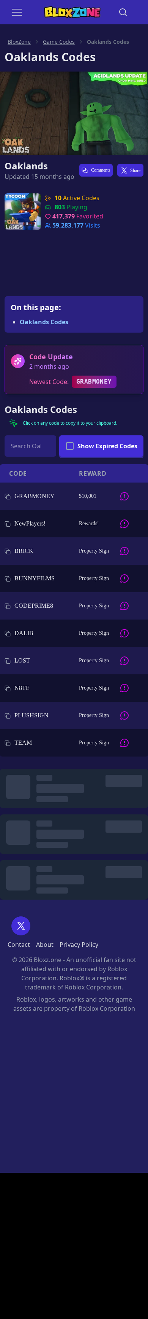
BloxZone (19, 41)
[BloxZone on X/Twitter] (20, 925)
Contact (19, 944)
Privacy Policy (79, 944)
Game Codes (59, 41)
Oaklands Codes (44, 322)
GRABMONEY (94, 381)
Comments (100, 170)
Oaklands (26, 166)
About (45, 944)
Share (135, 170)
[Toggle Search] (123, 12)
